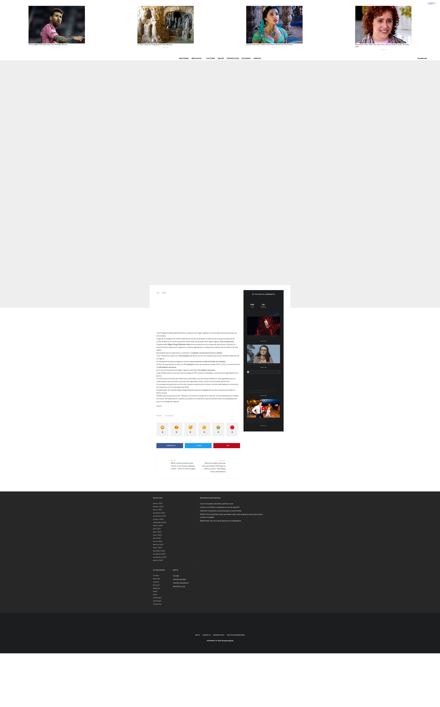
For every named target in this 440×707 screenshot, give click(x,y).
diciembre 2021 (159, 551)
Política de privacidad (236, 635)
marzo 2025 (157, 503)
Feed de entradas (179, 579)
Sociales (246, 58)
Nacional (184, 58)
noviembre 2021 (159, 554)
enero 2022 (157, 548)
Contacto (206, 635)
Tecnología (233, 58)
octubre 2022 (158, 519)
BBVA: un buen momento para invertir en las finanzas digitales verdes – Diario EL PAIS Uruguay (183, 464)
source (159, 406)
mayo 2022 (157, 535)
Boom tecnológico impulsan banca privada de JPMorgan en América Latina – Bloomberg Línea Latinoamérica (214, 466)
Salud (221, 58)
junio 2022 (157, 532)
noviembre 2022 (159, 516)
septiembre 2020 (159, 557)
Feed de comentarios (181, 583)
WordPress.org (179, 586)
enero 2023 (157, 510)
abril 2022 (157, 538)
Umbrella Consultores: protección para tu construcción (220, 511)
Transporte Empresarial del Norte (173, 333)
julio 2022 (157, 529)
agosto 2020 (158, 560)
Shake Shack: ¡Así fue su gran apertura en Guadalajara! (220, 521)
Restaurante (170, 415)
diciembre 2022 (159, 513)
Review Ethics (218, 635)
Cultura (210, 58)
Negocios (196, 58)
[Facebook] (218, 629)
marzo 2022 (157, 541)
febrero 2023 (158, 506)
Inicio (197, 635)
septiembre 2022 (159, 522)
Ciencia (257, 58)
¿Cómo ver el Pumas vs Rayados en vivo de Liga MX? (220, 507)
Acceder (176, 576)
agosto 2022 (158, 525)
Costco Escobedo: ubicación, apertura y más (216, 504)
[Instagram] (221, 629)
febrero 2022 (158, 544)
